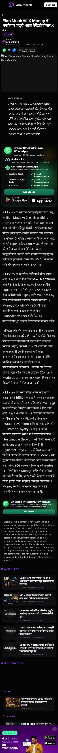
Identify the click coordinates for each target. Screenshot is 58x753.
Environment (9, 716)
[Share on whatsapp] (4, 50)
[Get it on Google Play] (16, 200)
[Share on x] (9, 50)
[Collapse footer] (54, 729)
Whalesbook (24, 5)
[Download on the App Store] (42, 200)
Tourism (6, 691)
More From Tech (13, 663)
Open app (51, 5)
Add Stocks (29, 192)
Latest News (11, 569)
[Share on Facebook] (14, 50)
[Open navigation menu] (4, 5)
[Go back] (2, 15)
